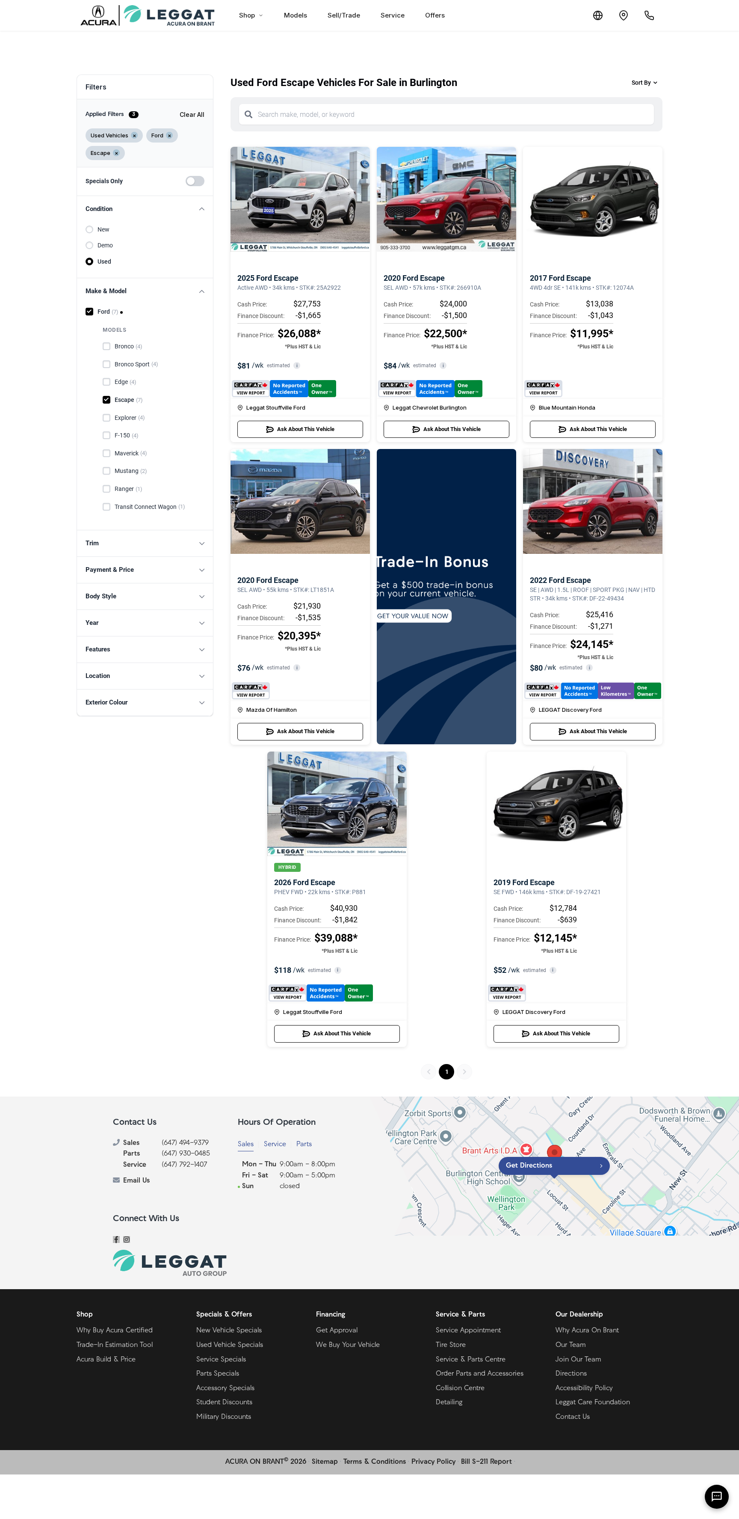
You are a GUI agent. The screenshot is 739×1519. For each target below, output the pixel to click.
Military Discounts (223, 1417)
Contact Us (573, 1417)
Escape (129, 399)
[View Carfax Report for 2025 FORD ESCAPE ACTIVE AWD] (284, 388)
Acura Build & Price (106, 1359)
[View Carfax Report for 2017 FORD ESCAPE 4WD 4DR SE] (543, 388)
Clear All (192, 114)
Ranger (128, 488)
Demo (105, 245)
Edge (125, 381)
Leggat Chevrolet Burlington (430, 407)
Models (295, 15)
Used (104, 261)
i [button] (297, 366)
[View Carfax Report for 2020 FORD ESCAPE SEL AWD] (430, 388)
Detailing (449, 1402)
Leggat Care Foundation (593, 1402)
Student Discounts (224, 1402)
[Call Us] (649, 15)
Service (393, 15)
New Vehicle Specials (229, 1330)
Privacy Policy (433, 1462)
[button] (145, 209)
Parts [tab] (304, 1144)
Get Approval (337, 1330)
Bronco (128, 346)
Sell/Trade (344, 15)
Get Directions (529, 1165)
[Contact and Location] (623, 15)
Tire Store (451, 1345)
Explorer (130, 417)
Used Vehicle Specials (229, 1345)
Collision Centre (460, 1388)
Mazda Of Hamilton (271, 709)
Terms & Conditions (374, 1462)
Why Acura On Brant (587, 1330)
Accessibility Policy (584, 1388)
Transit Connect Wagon (150, 506)
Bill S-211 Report (486, 1462)
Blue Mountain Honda (567, 407)
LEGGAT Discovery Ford (570, 709)
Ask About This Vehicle (305, 429)
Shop (247, 15)
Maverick (131, 453)
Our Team (571, 1345)
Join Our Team (578, 1359)
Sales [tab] (246, 1144)
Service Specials (221, 1359)
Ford (108, 311)
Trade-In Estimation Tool (115, 1345)
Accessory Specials (225, 1388)
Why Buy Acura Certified (115, 1330)
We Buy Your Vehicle (348, 1345)
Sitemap (325, 1462)
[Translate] (597, 15)
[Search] (248, 114)
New (103, 229)
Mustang (131, 470)
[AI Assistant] (717, 1497)
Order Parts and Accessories (479, 1373)
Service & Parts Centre (470, 1359)
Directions (571, 1373)
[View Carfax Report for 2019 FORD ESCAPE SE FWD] (507, 993)
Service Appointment (468, 1330)
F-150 (127, 435)
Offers (435, 15)
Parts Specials (217, 1373)
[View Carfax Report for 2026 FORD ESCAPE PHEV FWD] (321, 993)
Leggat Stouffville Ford (275, 407)
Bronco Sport (136, 364)
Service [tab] (275, 1144)
